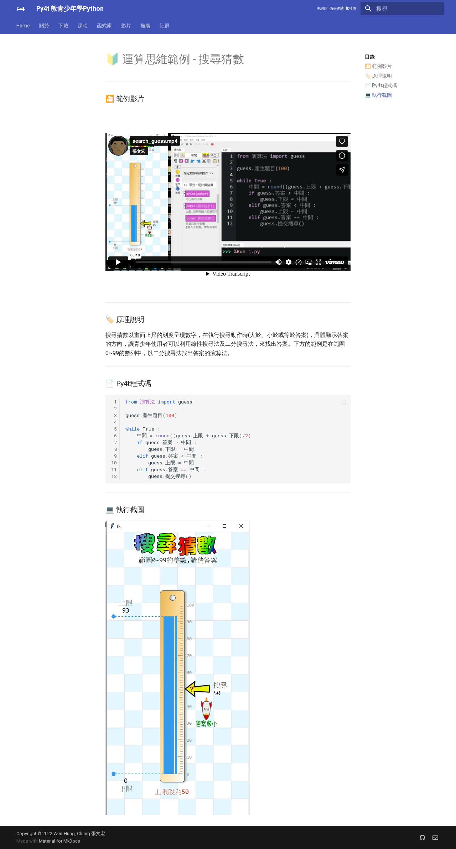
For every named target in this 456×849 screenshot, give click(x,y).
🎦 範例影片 (378, 66)
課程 (83, 25)
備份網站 (337, 8)
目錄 (370, 56)
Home (23, 25)
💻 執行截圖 (378, 95)
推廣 (145, 25)
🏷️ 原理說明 (378, 76)
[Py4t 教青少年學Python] (21, 8)
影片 (126, 25)
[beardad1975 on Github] (422, 837)
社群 (165, 25)
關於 (44, 25)
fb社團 (351, 8)
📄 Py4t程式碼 (381, 85)
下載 (63, 25)
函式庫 (104, 25)
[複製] (343, 401)
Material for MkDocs (59, 841)
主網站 (322, 8)
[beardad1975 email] (435, 837)
